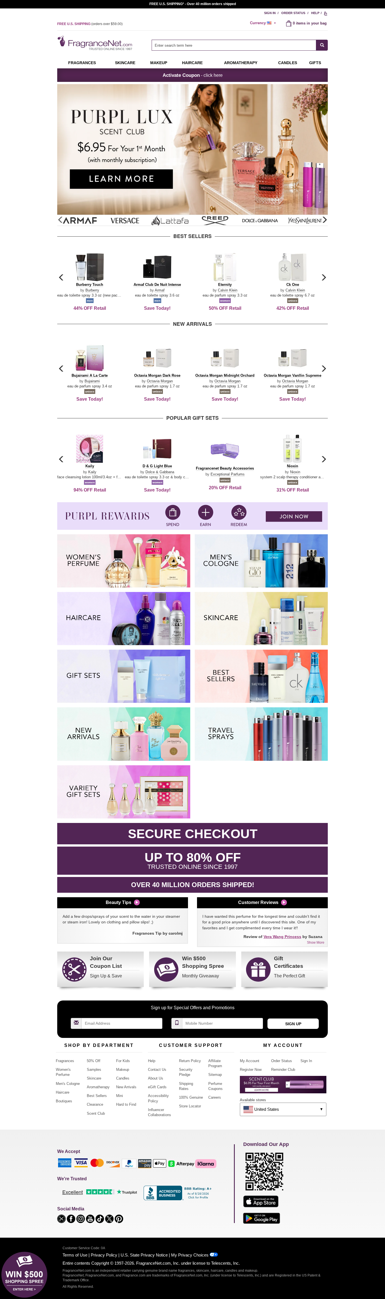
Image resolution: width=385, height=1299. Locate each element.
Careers (214, 1097)
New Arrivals (126, 1087)
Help (315, 13)
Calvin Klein (227, 290)
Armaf (160, 290)
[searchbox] (234, 45)
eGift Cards (157, 1087)
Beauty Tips (118, 902)
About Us (155, 1078)
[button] (324, 220)
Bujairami (92, 381)
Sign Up (293, 1024)
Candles (122, 1078)
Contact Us (157, 1069)
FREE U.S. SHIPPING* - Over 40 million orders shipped (192, 4)
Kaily (92, 472)
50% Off (93, 1061)
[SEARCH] (322, 45)
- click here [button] (193, 75)
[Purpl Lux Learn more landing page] (283, 1087)
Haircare (192, 62)
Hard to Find (126, 1104)
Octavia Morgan (160, 381)
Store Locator (190, 1106)
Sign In (270, 13)
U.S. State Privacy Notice (144, 1255)
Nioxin (295, 472)
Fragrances (82, 62)
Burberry (92, 290)
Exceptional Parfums (228, 474)
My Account (249, 1061)
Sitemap (215, 1075)
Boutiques (64, 1101)
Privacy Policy (104, 1255)
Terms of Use (75, 1255)
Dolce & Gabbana (159, 472)
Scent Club (96, 1113)
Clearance (95, 1104)
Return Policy (190, 1061)
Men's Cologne (68, 1084)
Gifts (315, 62)
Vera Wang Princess (282, 936)
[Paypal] (129, 1163)
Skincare (125, 62)
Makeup (158, 62)
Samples (94, 1069)
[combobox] (240, 45)
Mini (119, 1096)
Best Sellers (97, 1096)
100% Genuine (191, 1097)
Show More (315, 942)
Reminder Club (283, 1069)
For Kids (123, 1061)
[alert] (264, 23)
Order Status (293, 13)
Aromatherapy (98, 1087)
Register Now (251, 1069)
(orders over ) (90, 24)
